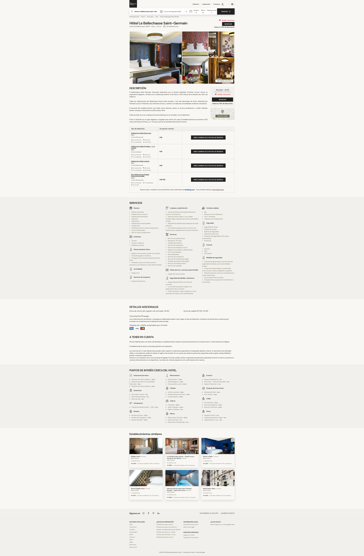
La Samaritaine (173, 397)
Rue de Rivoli (208, 403)
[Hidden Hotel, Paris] (146, 446)
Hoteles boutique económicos (166, 527)
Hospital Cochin (209, 415)
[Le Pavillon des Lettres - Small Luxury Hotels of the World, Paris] (182, 446)
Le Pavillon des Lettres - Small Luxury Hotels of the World (180, 457)
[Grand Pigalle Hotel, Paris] (146, 478)
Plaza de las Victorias (175, 418)
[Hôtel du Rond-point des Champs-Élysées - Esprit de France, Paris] (182, 478)
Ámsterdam (133, 532)
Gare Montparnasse (138, 397)
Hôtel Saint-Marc (209, 489)
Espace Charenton (210, 384)
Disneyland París (210, 392)
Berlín (131, 535)
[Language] (233, 4)
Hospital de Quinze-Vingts (213, 418)
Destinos (196, 4)
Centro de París (173, 420)
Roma (131, 540)
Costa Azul (132, 527)
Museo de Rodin (137, 420)
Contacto (216, 4)
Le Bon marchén (173, 392)
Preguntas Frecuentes (190, 537)
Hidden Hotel (135, 456)
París (157, 16)
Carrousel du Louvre (175, 384)
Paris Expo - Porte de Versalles (215, 382)
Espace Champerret (211, 379)
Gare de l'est (135, 399)
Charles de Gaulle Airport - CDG (142, 407)
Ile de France (150, 16)
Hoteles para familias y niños (165, 535)
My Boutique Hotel (134, 16)
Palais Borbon (172, 379)
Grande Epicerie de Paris (176, 394)
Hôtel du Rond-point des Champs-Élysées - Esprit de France (179, 489)
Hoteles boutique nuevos (164, 537)
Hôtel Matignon (173, 382)
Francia (143, 16)
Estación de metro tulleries (140, 386)
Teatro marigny (173, 407)
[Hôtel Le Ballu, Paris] (218, 446)
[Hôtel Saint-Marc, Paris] (218, 478)
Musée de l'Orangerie (138, 418)
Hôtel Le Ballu (208, 456)
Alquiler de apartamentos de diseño (168, 529)
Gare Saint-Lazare (137, 394)
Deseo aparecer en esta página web (222, 524)
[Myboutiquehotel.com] (133, 4)
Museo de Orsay (137, 415)
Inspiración (206, 4)
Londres (132, 529)
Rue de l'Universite (210, 407)
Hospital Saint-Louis (211, 420)
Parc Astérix (208, 394)
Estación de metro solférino (141, 379)
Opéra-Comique (173, 409)
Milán (131, 542)
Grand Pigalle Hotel (138, 489)
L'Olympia (171, 405)
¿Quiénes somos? (228, 513)
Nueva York (133, 547)
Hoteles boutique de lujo (164, 524)
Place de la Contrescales (176, 422)
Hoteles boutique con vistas (165, 532)
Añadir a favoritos (228, 20)
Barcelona (132, 545)
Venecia (132, 537)
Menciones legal (188, 527)
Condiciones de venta (190, 524)
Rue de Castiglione (210, 405)
